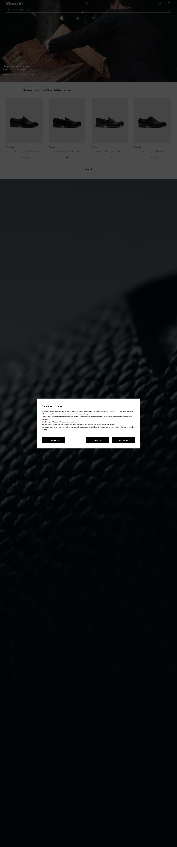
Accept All (123, 440)
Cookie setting (54, 440)
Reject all (97, 440)
